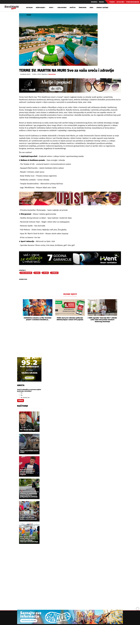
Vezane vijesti (70, 294)
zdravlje (46, 272)
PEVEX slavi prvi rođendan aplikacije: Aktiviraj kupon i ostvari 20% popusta (70, 319)
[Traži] (116, 7)
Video (91, 7)
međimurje (55, 272)
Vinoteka (101, 2)
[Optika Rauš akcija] (70, 85)
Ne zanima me (25, 397)
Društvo (73, 7)
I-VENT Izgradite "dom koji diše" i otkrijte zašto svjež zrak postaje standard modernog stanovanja (102, 319)
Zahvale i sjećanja (102, 7)
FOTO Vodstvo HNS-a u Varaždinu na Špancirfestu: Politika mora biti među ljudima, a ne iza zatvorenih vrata (28, 517)
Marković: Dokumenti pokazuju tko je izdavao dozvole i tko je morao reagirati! (27, 472)
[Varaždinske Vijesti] (12, 7)
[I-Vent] (70, 258)
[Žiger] (70, 198)
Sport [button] (51, 7)
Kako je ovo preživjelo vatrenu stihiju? (29, 451)
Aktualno (29, 7)
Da (21, 393)
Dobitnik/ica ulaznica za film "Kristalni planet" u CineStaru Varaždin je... (37, 319)
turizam (37, 272)
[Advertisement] (70, 342)
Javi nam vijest (120, 2)
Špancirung (82, 7)
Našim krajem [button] (40, 7)
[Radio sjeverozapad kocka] (29, 369)
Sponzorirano (52, 74)
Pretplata (112, 2)
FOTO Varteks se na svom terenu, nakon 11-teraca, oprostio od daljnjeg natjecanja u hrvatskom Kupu (29, 539)
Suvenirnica (94, 2)
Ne (21, 395)
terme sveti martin (26, 272)
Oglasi (29, 15)
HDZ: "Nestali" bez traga (27, 430)
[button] (20, 310)
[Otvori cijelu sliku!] (58, 39)
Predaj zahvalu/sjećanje (132, 2)
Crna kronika (61, 7)
